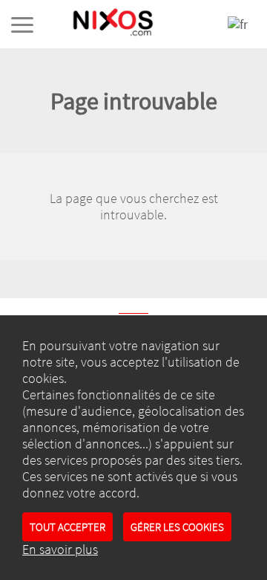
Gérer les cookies (177, 527)
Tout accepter (67, 527)
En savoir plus (60, 549)
